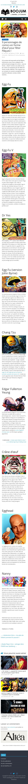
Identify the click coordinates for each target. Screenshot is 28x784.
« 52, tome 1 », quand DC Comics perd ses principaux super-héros (14, 672)
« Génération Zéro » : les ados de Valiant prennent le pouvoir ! (12, 636)
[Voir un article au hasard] (25, 18)
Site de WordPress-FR (6, 766)
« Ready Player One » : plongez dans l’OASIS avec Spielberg (12, 645)
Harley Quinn (22, 55)
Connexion (3, 758)
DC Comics (16, 55)
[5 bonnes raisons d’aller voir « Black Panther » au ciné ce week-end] (14, 700)
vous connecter (11, 727)
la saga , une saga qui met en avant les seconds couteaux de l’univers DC (13, 372)
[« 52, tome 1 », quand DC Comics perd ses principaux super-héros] (14, 656)
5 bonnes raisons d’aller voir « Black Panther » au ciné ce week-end (13, 715)
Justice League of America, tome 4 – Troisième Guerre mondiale (13, 694)
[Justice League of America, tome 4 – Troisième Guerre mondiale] (14, 678)
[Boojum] (2, 19)
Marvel (3, 57)
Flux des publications (6, 761)
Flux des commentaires (6, 763)
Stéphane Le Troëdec (14, 53)
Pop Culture (5, 39)
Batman (11, 55)
